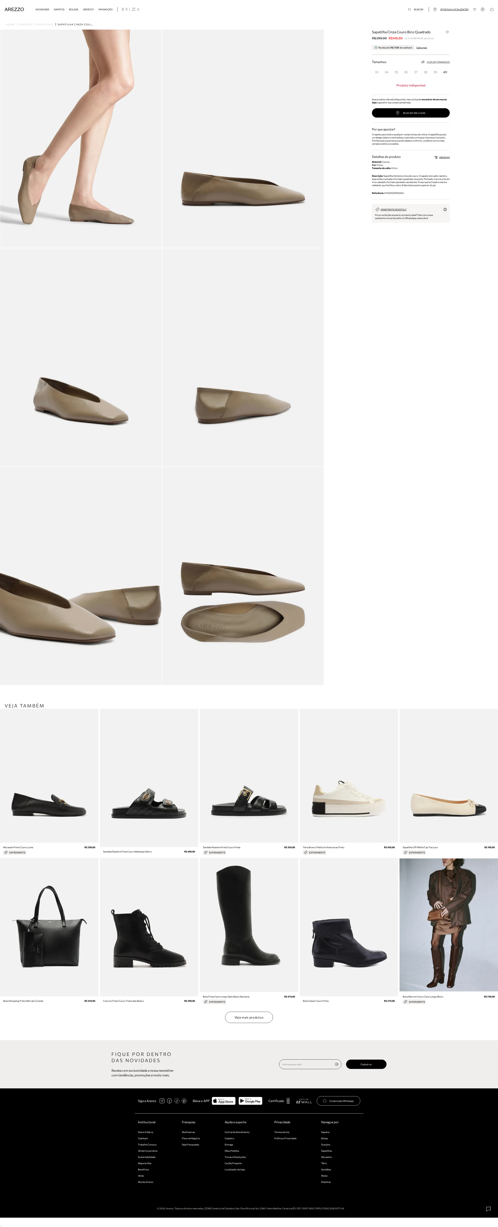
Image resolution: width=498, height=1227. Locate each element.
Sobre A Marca (145, 1132)
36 (406, 72)
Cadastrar (366, 1064)
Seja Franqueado (190, 1144)
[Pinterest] (184, 1100)
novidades (42, 9)
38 (425, 72)
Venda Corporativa (147, 1150)
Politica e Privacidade (285, 1138)
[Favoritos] (474, 9)
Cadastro (229, 1138)
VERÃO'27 (88, 9)
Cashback (143, 1138)
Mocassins (326, 1157)
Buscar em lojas (414, 113)
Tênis (324, 1163)
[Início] (14, 9)
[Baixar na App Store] (223, 1101)
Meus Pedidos (232, 1150)
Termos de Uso (281, 1132)
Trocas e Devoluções (235, 1157)
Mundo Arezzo (145, 1181)
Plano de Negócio (191, 1138)
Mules (324, 1175)
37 (415, 72)
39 (435, 72)
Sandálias (326, 1169)
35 (396, 72)
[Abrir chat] (488, 1209)
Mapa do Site (144, 1163)
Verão (141, 1175)
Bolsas (73, 9)
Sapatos (59, 9)
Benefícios (143, 1169)
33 (376, 72)
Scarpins (325, 1144)
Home (10, 24)
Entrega (229, 1144)
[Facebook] (169, 1100)
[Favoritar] (447, 32)
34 (386, 72)
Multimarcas (188, 1132)
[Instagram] (162, 1100)
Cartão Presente (233, 1163)
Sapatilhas (45, 24)
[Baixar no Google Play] (250, 1101)
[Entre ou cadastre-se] (483, 9)
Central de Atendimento (237, 1132)
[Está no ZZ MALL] (304, 1100)
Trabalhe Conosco (147, 1144)
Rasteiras (326, 1181)
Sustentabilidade (146, 1157)
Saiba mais (421, 47)
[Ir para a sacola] (492, 9)
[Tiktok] (176, 1100)
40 (445, 72)
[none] (336, 1064)
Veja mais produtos (249, 1017)
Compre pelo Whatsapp (341, 1100)
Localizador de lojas (235, 1169)
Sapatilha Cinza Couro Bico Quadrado (89, 24)
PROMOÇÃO (105, 9)
